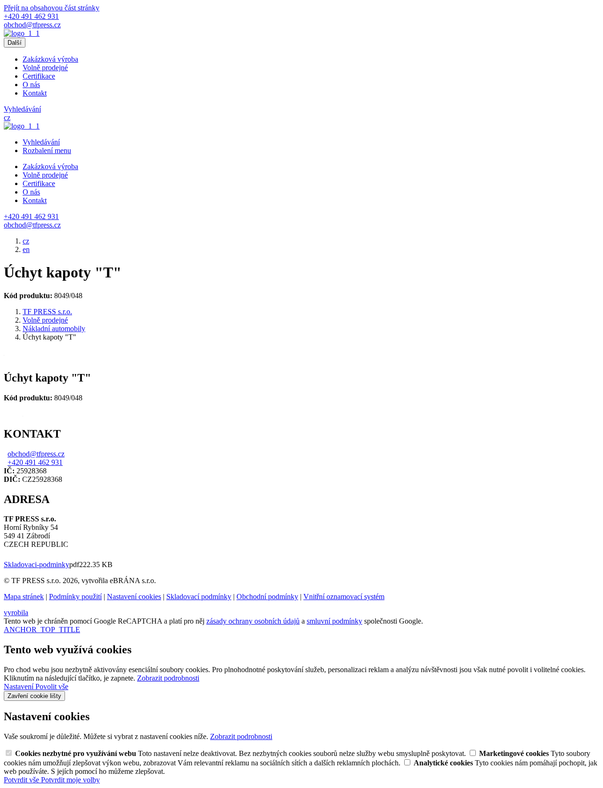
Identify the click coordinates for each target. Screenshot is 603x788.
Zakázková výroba (50, 59)
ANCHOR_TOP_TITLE (42, 630)
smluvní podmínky (334, 621)
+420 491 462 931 (35, 462)
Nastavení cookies (134, 597)
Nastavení (19, 686)
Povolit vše (51, 686)
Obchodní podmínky (267, 597)
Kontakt (35, 93)
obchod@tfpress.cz (36, 454)
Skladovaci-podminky (36, 565)
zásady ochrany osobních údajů (253, 621)
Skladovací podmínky (198, 597)
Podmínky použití (75, 597)
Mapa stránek (24, 597)
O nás (31, 85)
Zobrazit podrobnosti (168, 678)
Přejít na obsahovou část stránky (51, 8)
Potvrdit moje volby (70, 780)
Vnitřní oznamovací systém (343, 597)
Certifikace (39, 76)
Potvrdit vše (22, 780)
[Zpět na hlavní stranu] (22, 33)
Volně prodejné (45, 68)
